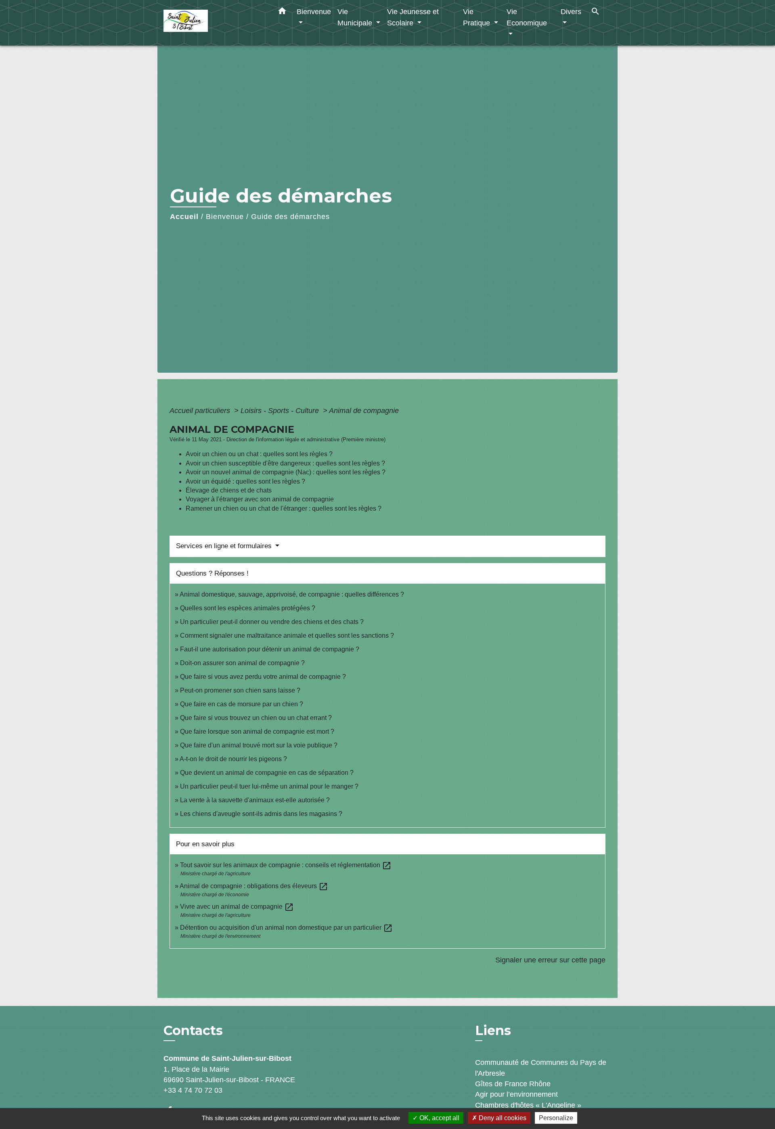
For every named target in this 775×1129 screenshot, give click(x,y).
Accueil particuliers (201, 411)
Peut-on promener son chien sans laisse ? (240, 690)
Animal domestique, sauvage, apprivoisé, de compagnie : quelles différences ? (292, 594)
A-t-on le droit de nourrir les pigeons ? (233, 758)
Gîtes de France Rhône (513, 1084)
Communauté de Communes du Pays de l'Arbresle (540, 1067)
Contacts (193, 1030)
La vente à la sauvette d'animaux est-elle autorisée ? (255, 800)
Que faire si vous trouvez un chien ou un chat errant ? (256, 717)
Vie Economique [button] (527, 17)
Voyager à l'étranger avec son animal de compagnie (260, 499)
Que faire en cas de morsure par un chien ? (241, 704)
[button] (282, 12)
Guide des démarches (290, 217)
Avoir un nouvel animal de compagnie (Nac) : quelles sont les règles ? (285, 472)
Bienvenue (225, 217)
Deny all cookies (501, 1117)
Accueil (184, 217)
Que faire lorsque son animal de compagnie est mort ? (257, 731)
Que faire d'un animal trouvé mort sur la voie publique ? (258, 745)
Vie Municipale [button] (355, 17)
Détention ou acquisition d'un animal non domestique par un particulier (286, 927)
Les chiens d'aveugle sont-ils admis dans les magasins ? (261, 813)
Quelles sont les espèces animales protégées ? (247, 608)
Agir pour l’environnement (516, 1094)
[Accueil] (213, 23)
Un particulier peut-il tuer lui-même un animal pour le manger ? (269, 786)
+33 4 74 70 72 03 (192, 1090)
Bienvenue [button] (314, 11)
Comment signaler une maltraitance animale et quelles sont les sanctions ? (287, 635)
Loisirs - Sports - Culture (281, 411)
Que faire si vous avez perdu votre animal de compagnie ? (263, 676)
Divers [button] (571, 11)
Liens (493, 1030)
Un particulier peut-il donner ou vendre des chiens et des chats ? (272, 621)
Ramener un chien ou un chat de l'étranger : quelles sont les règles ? (283, 508)
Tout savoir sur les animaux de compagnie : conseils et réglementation (286, 865)
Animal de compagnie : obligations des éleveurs (254, 886)
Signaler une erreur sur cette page (550, 960)
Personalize (556, 1117)
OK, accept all (438, 1117)
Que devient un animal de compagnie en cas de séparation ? (267, 772)
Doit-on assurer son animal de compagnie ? (242, 662)
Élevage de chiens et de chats (229, 490)
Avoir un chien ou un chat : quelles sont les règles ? (259, 454)
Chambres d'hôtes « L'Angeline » (528, 1105)
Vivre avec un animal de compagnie (237, 906)
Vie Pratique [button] (477, 17)
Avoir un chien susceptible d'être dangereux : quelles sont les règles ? (285, 463)
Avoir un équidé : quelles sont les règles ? (245, 481)
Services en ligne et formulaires (225, 546)
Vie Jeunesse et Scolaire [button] (413, 17)
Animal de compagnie (364, 411)
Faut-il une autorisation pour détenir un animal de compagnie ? (269, 649)
